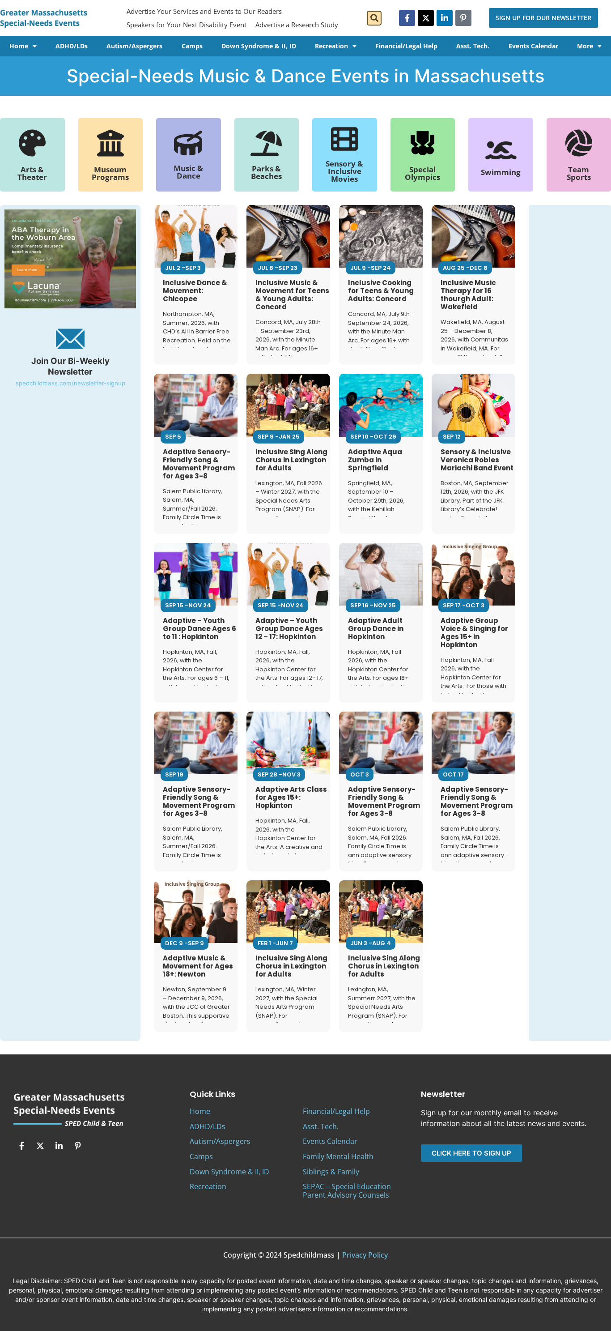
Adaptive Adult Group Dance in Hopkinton (375, 628)
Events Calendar (533, 46)
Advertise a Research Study (296, 24)
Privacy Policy (365, 1255)
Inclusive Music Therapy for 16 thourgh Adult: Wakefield (468, 294)
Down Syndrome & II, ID (258, 46)
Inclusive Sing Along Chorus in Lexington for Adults (291, 460)
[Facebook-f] (407, 18)
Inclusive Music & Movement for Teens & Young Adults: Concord (292, 294)
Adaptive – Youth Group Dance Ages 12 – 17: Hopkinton (289, 628)
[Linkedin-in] (445, 18)
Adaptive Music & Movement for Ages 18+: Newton (198, 966)
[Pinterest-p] (463, 18)
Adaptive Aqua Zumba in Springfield (375, 460)
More (585, 46)
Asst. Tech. (472, 46)
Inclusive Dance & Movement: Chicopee (195, 290)
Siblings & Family (331, 1172)
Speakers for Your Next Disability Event (186, 24)
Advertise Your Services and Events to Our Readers (204, 11)
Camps (192, 46)
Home (18, 46)
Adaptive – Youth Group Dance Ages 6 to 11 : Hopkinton (199, 628)
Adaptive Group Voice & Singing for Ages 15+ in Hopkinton (474, 632)
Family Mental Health (338, 1156)
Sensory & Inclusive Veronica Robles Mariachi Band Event (477, 460)
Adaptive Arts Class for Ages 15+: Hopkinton (291, 797)
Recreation (331, 46)
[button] (374, 18)
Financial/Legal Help (406, 46)
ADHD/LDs (71, 46)
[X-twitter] (426, 18)
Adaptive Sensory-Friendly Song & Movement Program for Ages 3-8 (199, 464)
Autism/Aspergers (134, 46)
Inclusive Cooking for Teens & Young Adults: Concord (381, 290)
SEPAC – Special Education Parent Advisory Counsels (347, 1191)
